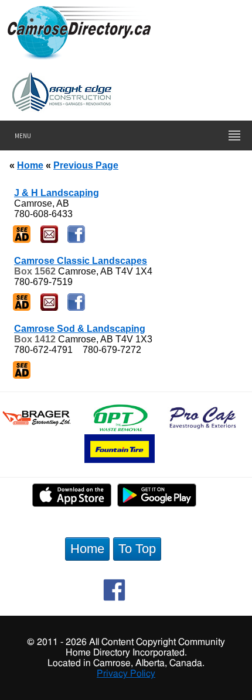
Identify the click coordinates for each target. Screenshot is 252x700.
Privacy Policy (126, 673)
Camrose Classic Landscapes (80, 261)
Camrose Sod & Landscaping (79, 329)
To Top (137, 548)
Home (30, 165)
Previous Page (85, 165)
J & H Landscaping (56, 193)
